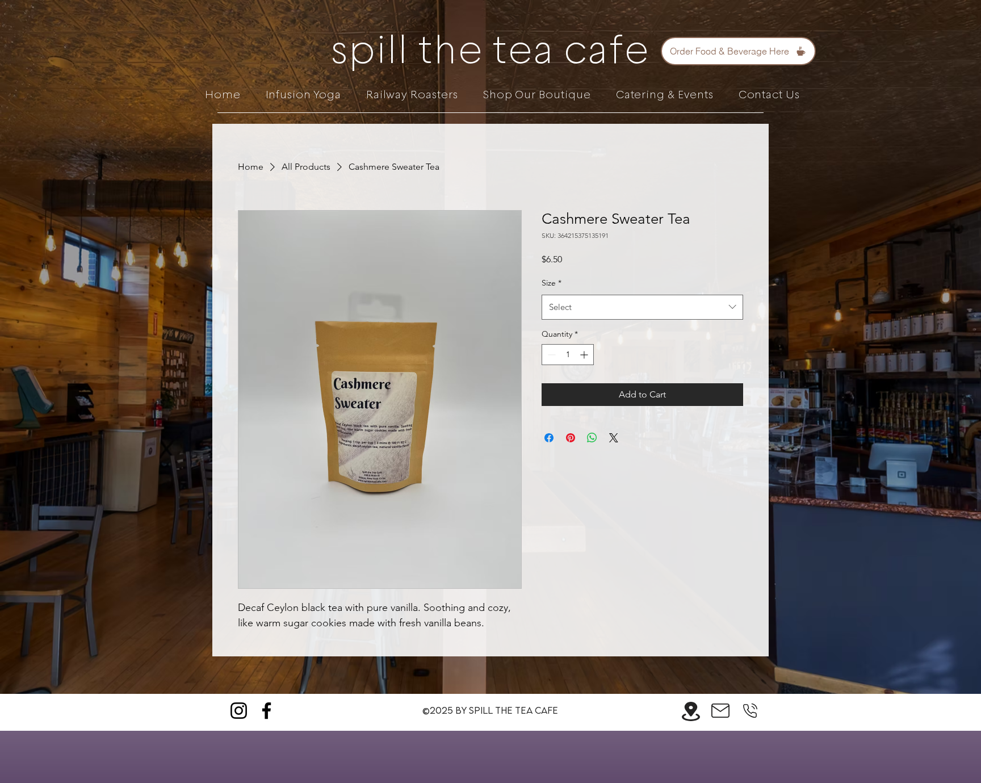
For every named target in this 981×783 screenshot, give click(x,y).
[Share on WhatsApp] (592, 438)
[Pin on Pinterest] (570, 438)
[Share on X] (614, 438)
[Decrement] (550, 355)
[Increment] (585, 355)
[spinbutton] (567, 355)
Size (551, 283)
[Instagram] (239, 711)
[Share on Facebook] (549, 438)
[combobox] (642, 307)
